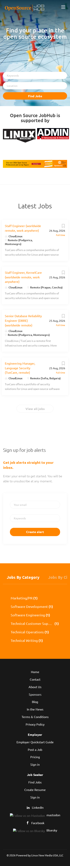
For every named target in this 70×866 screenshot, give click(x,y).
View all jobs (35, 409)
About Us (35, 687)
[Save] (63, 226)
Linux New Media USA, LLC (47, 855)
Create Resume (35, 790)
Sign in (35, 764)
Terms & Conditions (35, 717)
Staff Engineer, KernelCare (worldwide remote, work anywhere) (23, 277)
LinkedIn (38, 807)
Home (35, 672)
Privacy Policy (35, 724)
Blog (35, 702)
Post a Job (35, 749)
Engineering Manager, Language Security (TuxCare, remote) (20, 367)
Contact (35, 679)
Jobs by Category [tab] (23, 577)
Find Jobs (35, 96)
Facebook (37, 823)
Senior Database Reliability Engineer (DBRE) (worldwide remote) (23, 320)
